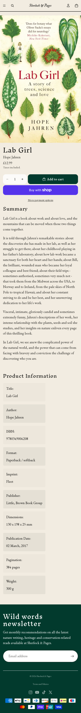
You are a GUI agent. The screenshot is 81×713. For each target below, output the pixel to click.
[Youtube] (37, 692)
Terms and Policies (41, 684)
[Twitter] (50, 692)
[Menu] (4, 5)
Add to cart (55, 179)
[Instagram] (30, 692)
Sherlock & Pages (44, 676)
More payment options (40, 200)
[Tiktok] (44, 692)
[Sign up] (72, 656)
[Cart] (76, 6)
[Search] (12, 6)
